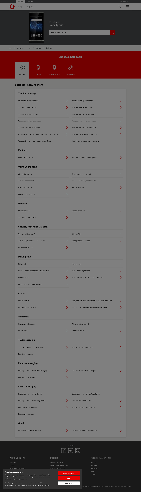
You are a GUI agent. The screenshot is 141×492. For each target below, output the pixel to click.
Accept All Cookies (68, 473)
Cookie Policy (46, 485)
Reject (68, 478)
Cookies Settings (68, 483)
